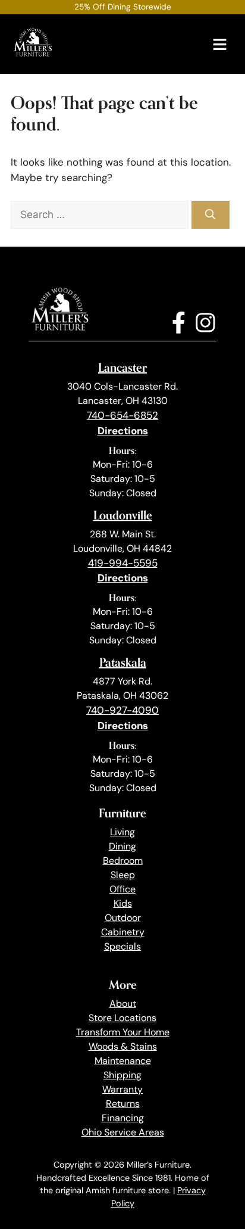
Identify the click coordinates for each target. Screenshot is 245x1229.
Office (122, 889)
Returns (123, 1103)
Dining (122, 846)
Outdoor (123, 917)
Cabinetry (123, 932)
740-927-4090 (122, 710)
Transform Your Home (122, 1032)
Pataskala (122, 662)
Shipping (122, 1075)
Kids (123, 903)
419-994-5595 (123, 563)
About (122, 1003)
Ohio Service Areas (122, 1132)
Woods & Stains (123, 1046)
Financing (123, 1118)
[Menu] (219, 44)
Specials (122, 946)
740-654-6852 (122, 415)
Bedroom (123, 860)
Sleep (123, 874)
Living (122, 832)
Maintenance (123, 1060)
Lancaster (122, 367)
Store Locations (122, 1017)
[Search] (210, 215)
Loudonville (122, 515)
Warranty (122, 1089)
